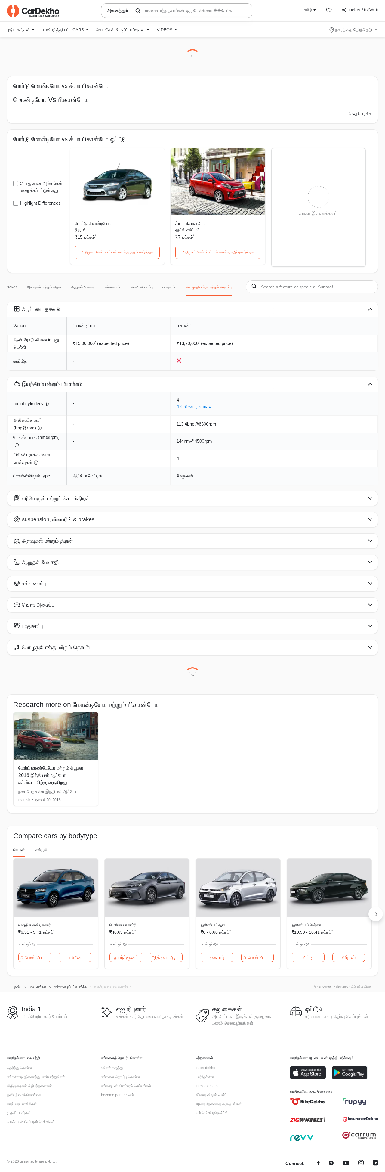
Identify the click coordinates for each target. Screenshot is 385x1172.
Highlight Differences (40, 203)
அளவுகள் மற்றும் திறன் (44, 287)
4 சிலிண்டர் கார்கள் (195, 406)
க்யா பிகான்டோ (190, 223)
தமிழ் (308, 10)
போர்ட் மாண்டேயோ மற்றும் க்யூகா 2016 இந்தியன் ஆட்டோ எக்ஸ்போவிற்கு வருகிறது (50, 775)
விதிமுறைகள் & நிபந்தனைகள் (29, 1086)
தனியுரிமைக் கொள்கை (24, 1095)
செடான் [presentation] (19, 850)
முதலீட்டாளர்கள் (19, 1113)
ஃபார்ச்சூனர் (126, 957)
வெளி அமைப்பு (142, 287)
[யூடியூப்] (346, 1163)
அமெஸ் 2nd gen (35, 957)
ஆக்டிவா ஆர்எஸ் (167, 957)
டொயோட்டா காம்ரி (122, 925)
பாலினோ (75, 957)
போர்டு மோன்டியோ (93, 223)
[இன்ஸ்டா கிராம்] (361, 1163)
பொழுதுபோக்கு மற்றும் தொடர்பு (209, 287)
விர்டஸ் (349, 957)
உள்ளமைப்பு (112, 287)
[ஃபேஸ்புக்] (318, 1163)
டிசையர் (217, 957)
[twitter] (331, 1163)
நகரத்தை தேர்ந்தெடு (353, 29)
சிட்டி (308, 957)
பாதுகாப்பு (169, 287)
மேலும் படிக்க (360, 113)
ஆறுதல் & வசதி (83, 287)
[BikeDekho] (307, 1101)
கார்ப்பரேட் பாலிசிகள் (22, 1104)
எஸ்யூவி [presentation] (41, 850)
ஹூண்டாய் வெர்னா (306, 925)
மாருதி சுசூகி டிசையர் (34, 925)
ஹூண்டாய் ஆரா (213, 925)
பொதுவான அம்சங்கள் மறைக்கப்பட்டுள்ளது (41, 187)
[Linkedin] (375, 1163)
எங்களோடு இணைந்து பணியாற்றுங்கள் (36, 1077)
